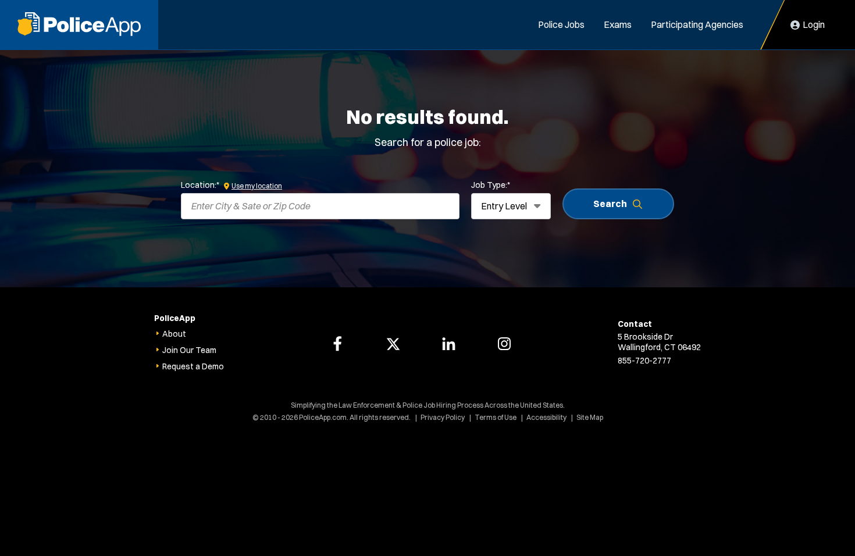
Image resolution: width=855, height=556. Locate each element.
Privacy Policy (443, 417)
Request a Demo (193, 366)
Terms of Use (495, 417)
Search (610, 203)
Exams (618, 24)
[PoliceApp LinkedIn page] (448, 344)
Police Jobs (561, 24)
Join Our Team (189, 350)
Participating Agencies (697, 24)
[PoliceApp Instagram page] (504, 344)
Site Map (589, 417)
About (174, 334)
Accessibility (546, 417)
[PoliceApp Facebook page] (337, 344)
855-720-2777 (644, 360)
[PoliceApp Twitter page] (393, 344)
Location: (200, 185)
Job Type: (490, 185)
